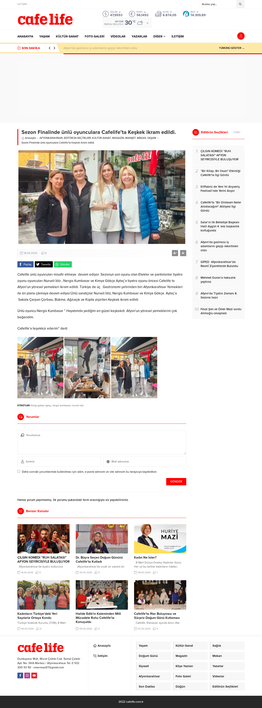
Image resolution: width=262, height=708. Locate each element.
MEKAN (141, 138)
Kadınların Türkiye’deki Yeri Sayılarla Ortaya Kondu (37, 616)
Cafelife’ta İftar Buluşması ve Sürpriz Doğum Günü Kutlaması (157, 616)
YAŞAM (151, 138)
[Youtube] (34, 675)
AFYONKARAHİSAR (51, 138)
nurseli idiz (78, 405)
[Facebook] (20, 675)
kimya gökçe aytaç (41, 405)
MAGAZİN (118, 138)
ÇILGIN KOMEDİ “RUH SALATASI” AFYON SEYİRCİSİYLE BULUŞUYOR (43, 559)
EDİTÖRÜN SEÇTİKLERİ (77, 138)
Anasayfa (30, 138)
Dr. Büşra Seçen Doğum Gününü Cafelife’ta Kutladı (99, 559)
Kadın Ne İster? (145, 557)
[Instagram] (27, 675)
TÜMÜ (236, 132)
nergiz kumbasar (61, 405)
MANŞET (130, 138)
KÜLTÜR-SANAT (101, 138)
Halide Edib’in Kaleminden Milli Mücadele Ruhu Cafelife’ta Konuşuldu (98, 618)
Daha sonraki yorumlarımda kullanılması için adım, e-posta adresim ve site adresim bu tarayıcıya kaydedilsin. (89, 471)
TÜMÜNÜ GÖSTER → (232, 48)
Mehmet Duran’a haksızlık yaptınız (86, 48)
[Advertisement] (131, 88)
